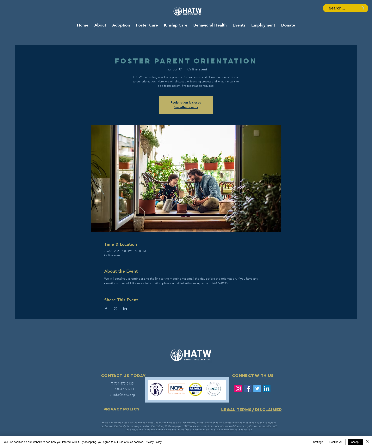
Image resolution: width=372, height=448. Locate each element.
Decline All (335, 442)
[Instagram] (238, 388)
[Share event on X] (115, 308)
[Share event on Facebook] (106, 308)
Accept (355, 442)
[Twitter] (257, 388)
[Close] (367, 442)
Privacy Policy (153, 442)
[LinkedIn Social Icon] (266, 388)
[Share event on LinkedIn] (125, 308)
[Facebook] (247, 388)
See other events (186, 107)
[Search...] (362, 8)
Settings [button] (318, 442)
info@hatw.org (124, 395)
